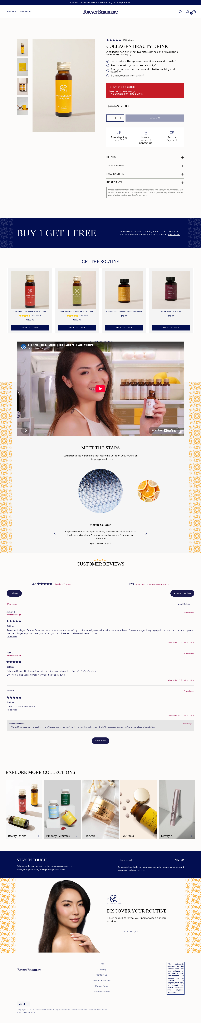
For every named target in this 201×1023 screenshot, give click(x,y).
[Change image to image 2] (22, 67)
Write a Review (185, 594)
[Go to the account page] (187, 12)
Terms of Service (102, 992)
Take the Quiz (130, 932)
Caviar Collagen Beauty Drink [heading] (30, 312)
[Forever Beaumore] (100, 12)
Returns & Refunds (102, 981)
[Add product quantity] (110, 118)
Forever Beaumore (43, 1009)
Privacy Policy (101, 986)
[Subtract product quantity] (120, 118)
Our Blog (102, 969)
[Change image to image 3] (22, 86)
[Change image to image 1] (22, 47)
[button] (119, 40)
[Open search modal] (180, 12)
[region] (100, 300)
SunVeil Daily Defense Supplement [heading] (124, 312)
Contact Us (101, 975)
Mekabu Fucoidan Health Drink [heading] (77, 312)
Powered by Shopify (26, 1012)
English (22, 1004)
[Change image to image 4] (22, 106)
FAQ (102, 964)
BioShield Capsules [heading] (171, 312)
